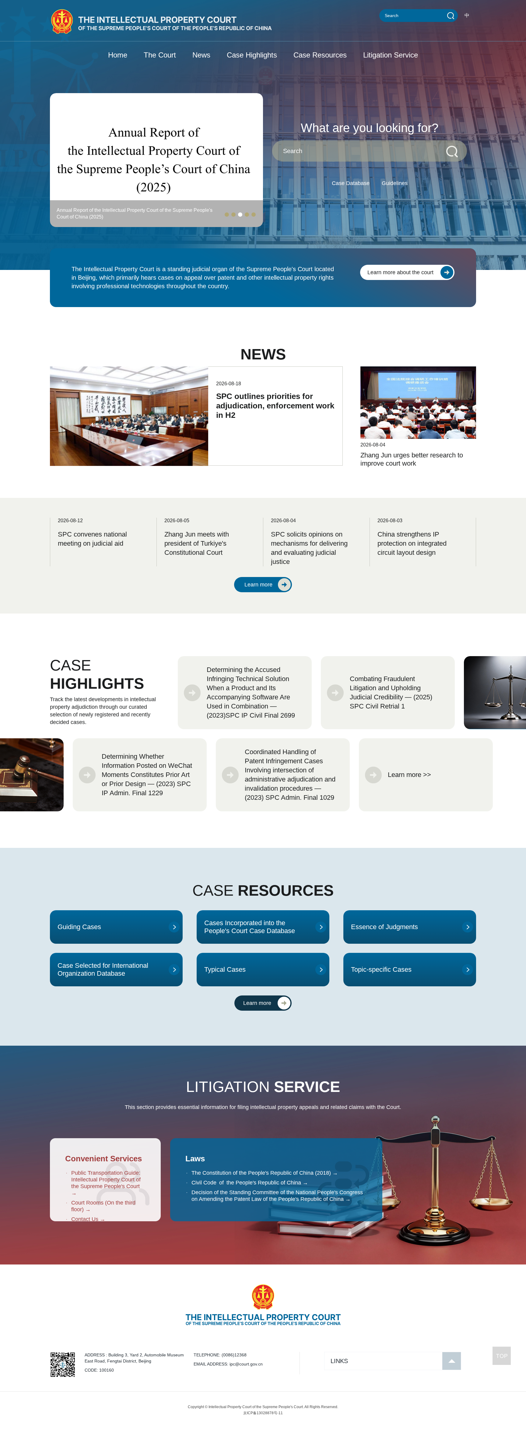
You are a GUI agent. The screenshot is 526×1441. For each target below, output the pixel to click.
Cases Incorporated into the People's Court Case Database (249, 927)
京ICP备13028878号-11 (263, 1413)
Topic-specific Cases (381, 969)
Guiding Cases (79, 927)
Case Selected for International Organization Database (103, 969)
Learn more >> (409, 774)
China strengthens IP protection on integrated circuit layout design (412, 543)
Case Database (351, 183)
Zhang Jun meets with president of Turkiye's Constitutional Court (196, 543)
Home (117, 55)
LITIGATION (263, 1086)
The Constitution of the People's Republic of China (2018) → (264, 1173)
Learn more (258, 585)
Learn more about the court (400, 272)
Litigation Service (390, 55)
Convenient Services (103, 1158)
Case (97, 674)
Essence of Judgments (384, 927)
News (201, 55)
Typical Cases (225, 969)
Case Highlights (252, 55)
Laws (195, 1158)
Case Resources (320, 55)
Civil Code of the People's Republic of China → (249, 1183)
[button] (227, 214)
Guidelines (395, 183)
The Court (160, 55)
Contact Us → (88, 1219)
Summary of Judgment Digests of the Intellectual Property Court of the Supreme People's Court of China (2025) (131, 213)
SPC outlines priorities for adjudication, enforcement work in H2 (275, 406)
